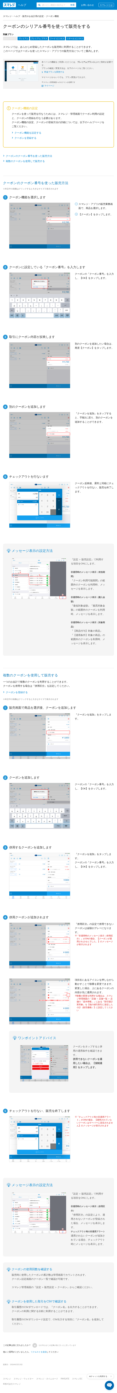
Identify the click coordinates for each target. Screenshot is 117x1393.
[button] (34, 1345)
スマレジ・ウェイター (24, 1378)
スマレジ (7, 1378)
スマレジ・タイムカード (47, 1378)
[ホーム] (14, 5)
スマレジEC (77, 1378)
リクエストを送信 (39, 1352)
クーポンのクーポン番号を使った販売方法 (29, 155)
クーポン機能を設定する (27, 132)
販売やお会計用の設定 (33, 16)
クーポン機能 (52, 16)
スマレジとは (106, 5)
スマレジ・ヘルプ (11, 16)
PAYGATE (65, 1378)
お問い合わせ (87, 5)
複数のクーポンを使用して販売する (25, 161)
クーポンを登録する (25, 137)
